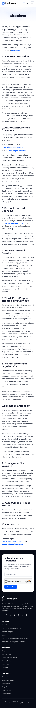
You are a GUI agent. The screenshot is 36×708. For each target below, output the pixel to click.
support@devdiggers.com (12, 544)
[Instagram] (11, 615)
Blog (3, 651)
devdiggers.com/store (13, 147)
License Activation (8, 680)
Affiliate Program (7, 632)
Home (18, 12)
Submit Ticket (6, 694)
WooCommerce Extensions (11, 628)
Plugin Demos (6, 690)
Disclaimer (5, 664)
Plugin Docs (6, 687)
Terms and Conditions (14, 223)
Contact (5, 677)
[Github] (26, 615)
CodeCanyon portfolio (17, 151)
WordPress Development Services (13, 642)
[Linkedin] (22, 615)
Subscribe (10, 587)
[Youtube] (18, 615)
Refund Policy (6, 654)
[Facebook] (3, 615)
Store (4, 635)
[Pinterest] (14, 615)
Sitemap (5, 668)
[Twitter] (7, 615)
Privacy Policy (6, 661)
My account (6, 684)
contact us (15, 50)
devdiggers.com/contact (12, 541)
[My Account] (28, 3)
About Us (5, 625)
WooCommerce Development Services (15, 638)
